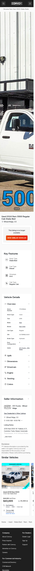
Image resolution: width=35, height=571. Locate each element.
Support (25, 544)
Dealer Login (26, 536)
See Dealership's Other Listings (15, 413)
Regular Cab (14, 284)
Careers (4, 552)
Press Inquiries (7, 540)
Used (10, 522)
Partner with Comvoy (9, 544)
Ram (20, 322)
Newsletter (5, 570)
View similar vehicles (16, 238)
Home (4, 522)
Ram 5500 (22, 326)
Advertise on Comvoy (9, 548)
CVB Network (6, 566)
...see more (8, 437)
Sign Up (24, 540)
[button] (31, 112)
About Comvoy (7, 536)
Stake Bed (18, 522)
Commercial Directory (9, 562)
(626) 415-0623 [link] (10, 513)
